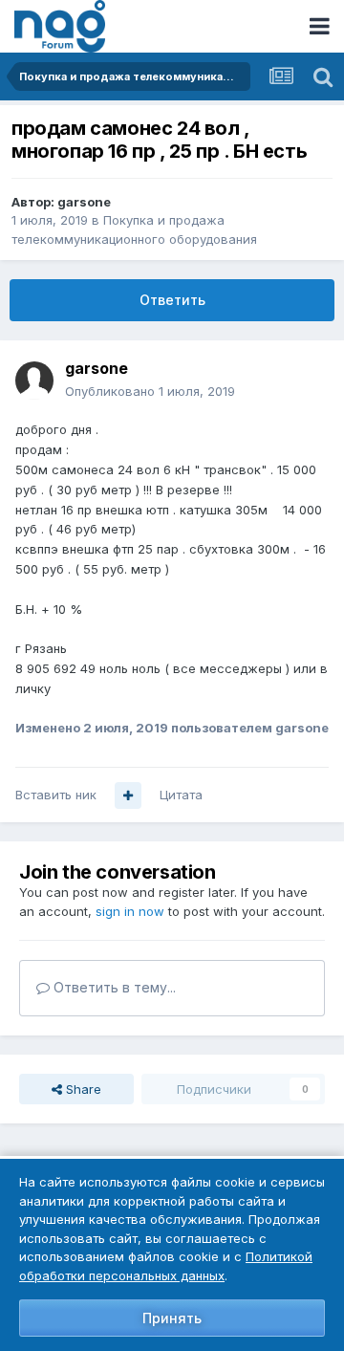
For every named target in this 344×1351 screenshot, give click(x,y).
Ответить (172, 300)
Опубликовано (150, 391)
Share (81, 1089)
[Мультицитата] (128, 795)
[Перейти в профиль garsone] (34, 380)
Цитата (181, 794)
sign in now (130, 911)
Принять (172, 1318)
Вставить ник (56, 794)
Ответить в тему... (113, 987)
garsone (84, 201)
